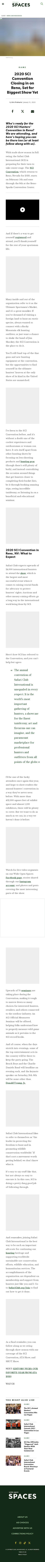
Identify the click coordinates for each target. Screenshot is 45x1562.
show (23, 573)
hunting (10, 1253)
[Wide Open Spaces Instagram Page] (20, 1543)
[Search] (42, 4)
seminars (26, 990)
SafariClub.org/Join (19, 1288)
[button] (2, 4)
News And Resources (14, 15)
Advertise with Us (22, 1528)
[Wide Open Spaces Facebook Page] (15, 1543)
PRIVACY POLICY (22, 1554)
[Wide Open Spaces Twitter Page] (29, 1543)
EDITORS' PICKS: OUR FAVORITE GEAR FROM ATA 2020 (22, 1372)
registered (21, 237)
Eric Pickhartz (17, 102)
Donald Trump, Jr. (16, 1083)
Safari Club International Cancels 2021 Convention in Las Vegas (31, 1428)
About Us (23, 1517)
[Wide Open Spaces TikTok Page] (25, 1543)
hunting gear (28, 461)
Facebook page (14, 878)
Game (3, 15)
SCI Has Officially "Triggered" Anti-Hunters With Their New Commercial (31, 1446)
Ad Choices (22, 1522)
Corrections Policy (22, 1534)
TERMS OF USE (22, 1552)
